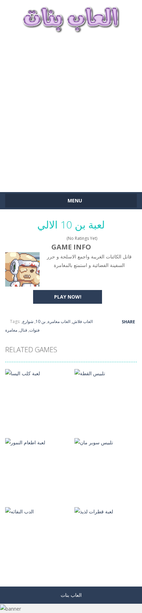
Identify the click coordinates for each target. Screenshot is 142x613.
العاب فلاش (82, 321)
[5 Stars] (63, 238)
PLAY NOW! (67, 296)
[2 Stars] (50, 238)
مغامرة (11, 330)
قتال (23, 330)
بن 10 (40, 321)
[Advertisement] (71, 109)
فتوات (34, 330)
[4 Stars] (59, 238)
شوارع (27, 321)
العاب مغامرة (59, 321)
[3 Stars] (54, 238)
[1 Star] (45, 238)
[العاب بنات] (71, 18)
